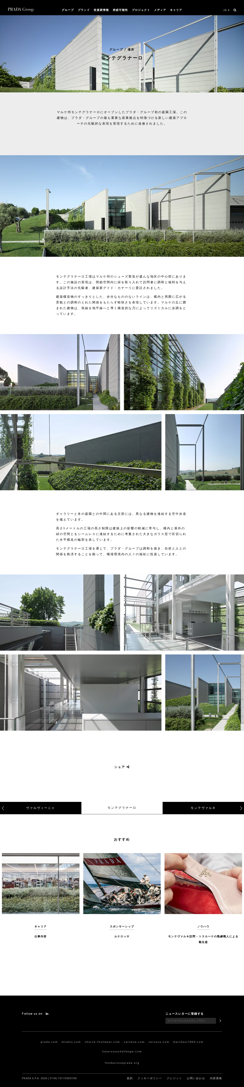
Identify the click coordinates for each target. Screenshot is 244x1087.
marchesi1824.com (188, 1042)
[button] (60, 372)
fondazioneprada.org (122, 1063)
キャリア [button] (176, 10)
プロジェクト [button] (141, 10)
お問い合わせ (196, 1078)
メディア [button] (160, 10)
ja (225, 10)
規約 (130, 1078)
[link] (117, 767)
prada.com (49, 1042)
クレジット (174, 1078)
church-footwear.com (102, 1042)
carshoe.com (134, 1042)
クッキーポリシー (150, 1078)
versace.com (158, 1042)
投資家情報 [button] (101, 10)
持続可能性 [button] (120, 10)
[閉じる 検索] (235, 10)
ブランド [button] (84, 10)
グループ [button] (68, 10)
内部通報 (216, 1078)
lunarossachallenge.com (122, 1051)
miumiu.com (71, 1042)
